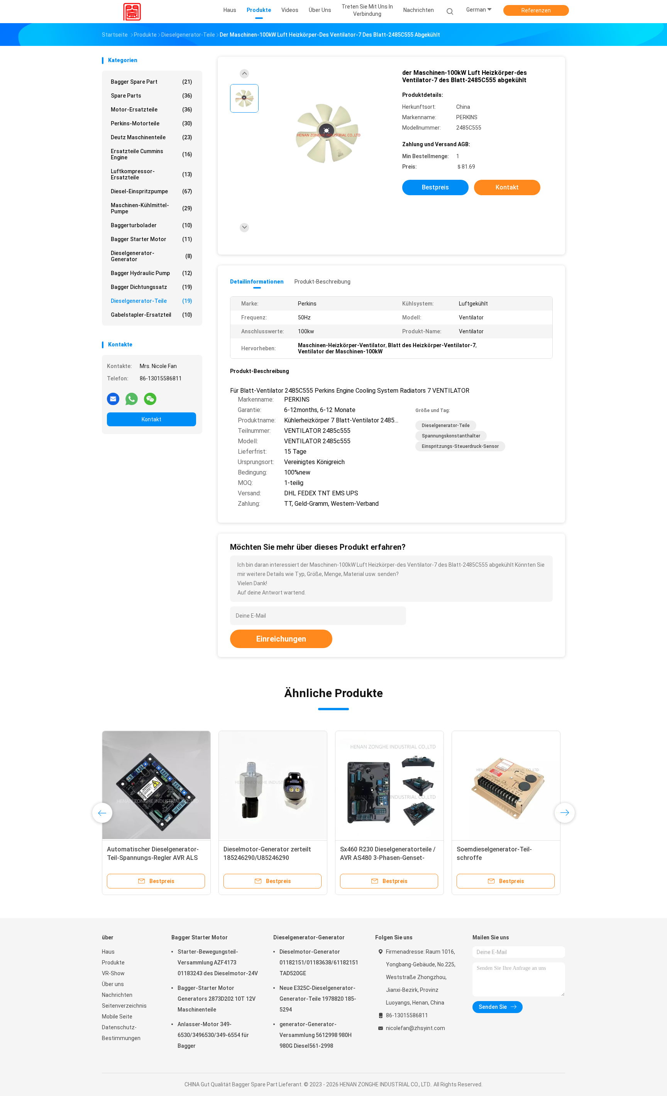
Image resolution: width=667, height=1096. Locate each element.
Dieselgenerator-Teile (151, 301)
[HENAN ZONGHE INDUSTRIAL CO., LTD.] (132, 11)
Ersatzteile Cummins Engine (151, 154)
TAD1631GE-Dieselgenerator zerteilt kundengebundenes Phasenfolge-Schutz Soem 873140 (506, 858)
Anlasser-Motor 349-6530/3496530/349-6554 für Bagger (213, 1035)
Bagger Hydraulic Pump (151, 273)
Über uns (113, 984)
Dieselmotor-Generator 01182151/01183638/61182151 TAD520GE (318, 962)
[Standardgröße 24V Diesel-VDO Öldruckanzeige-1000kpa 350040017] (389, 785)
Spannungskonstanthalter (451, 436)
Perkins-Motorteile (151, 123)
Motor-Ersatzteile (151, 109)
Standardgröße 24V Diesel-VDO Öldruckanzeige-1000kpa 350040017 (384, 858)
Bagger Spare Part (151, 82)
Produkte (113, 962)
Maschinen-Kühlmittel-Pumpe (151, 208)
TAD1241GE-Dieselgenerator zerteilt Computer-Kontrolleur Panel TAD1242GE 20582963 (265, 858)
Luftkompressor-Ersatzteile (151, 174)
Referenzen (536, 10)
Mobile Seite (117, 1016)
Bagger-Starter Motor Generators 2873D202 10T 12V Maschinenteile (217, 999)
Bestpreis (435, 187)
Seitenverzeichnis (124, 1006)
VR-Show (113, 973)
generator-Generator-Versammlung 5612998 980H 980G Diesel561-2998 (315, 1035)
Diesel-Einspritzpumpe (151, 191)
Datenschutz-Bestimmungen (121, 1032)
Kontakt (151, 419)
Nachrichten (117, 995)
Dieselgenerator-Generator (151, 256)
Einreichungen (281, 638)
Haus (108, 952)
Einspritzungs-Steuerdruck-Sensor (460, 446)
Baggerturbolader (151, 225)
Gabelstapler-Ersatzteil (151, 315)
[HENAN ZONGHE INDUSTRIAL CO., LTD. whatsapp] (131, 398)
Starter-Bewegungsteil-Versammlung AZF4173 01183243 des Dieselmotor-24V (218, 962)
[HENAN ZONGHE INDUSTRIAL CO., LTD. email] (113, 398)
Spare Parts (151, 96)
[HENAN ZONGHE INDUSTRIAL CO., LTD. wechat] (150, 398)
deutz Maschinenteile (151, 137)
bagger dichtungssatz (151, 287)
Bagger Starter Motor (151, 239)
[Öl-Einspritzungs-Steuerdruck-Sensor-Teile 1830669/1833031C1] (156, 785)
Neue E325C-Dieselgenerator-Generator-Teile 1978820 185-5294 (317, 999)
